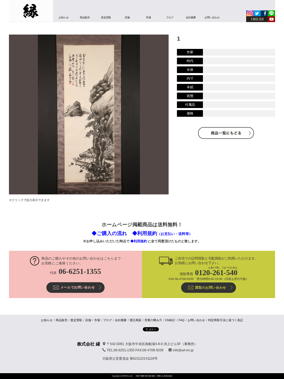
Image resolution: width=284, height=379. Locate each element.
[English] (257, 19)
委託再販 (135, 320)
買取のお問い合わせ (210, 287)
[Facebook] (264, 13)
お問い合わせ (212, 17)
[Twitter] (257, 13)
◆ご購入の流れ (109, 233)
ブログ (169, 17)
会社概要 (191, 17)
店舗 (127, 17)
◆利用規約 (162, 233)
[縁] (31, 11)
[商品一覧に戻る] (226, 133)
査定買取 (106, 17)
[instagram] (249, 13)
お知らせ (64, 17)
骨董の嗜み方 (153, 320)
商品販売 (85, 17)
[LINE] (271, 13)
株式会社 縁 (88, 344)
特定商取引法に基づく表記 (225, 320)
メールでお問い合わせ (77, 287)
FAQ (181, 320)
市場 (148, 17)
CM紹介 (170, 320)
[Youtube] (271, 19)
